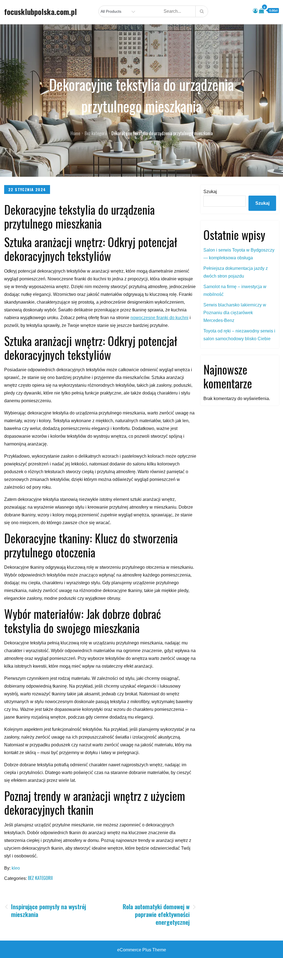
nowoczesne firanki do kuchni (159, 317)
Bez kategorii (40, 878)
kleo (16, 868)
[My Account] (255, 11)
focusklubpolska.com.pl (40, 11)
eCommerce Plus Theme (141, 949)
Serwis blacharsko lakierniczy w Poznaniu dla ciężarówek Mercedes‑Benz (234, 313)
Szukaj (210, 191)
